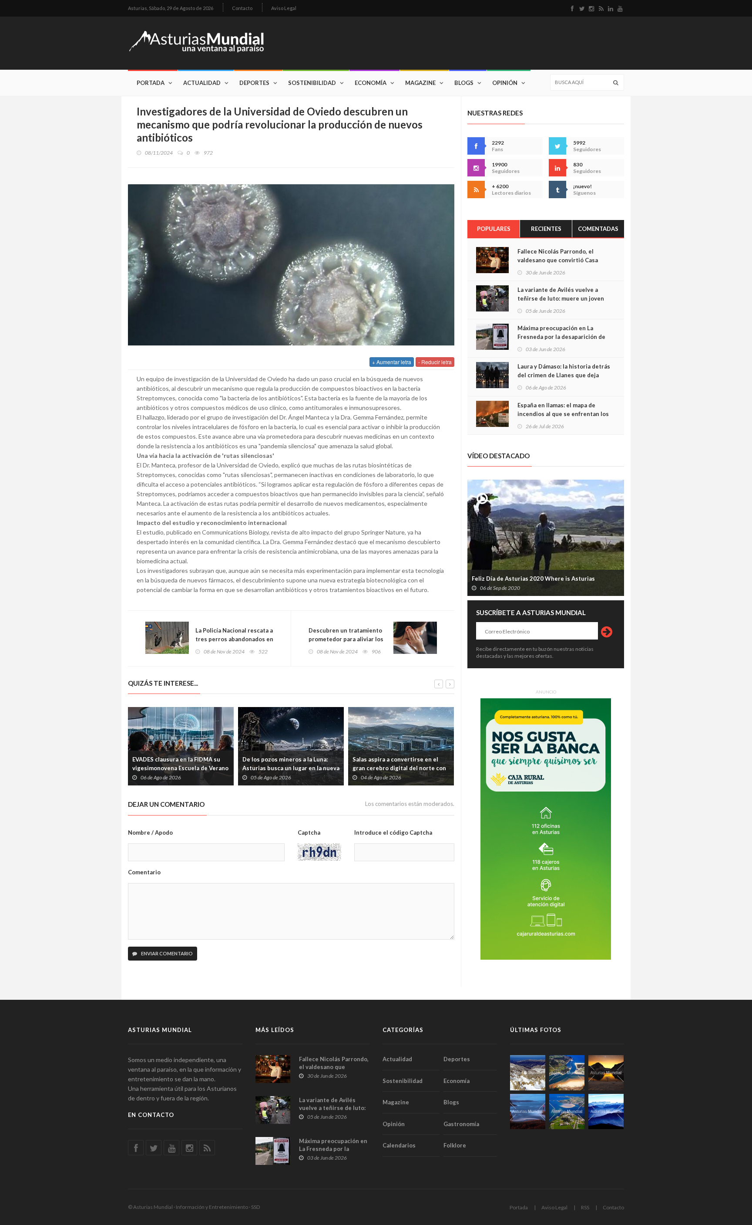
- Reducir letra (435, 361)
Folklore (454, 1145)
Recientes (546, 228)
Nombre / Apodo (150, 832)
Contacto (242, 8)
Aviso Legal (283, 8)
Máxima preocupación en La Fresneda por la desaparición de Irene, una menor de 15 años (561, 337)
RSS (585, 1207)
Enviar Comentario (166, 953)
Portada (150, 82)
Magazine (420, 82)
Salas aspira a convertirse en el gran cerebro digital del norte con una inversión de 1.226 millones (399, 768)
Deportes (254, 82)
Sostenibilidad (312, 82)
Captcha (309, 832)
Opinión (504, 82)
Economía (370, 82)
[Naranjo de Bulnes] (527, 1072)
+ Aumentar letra (391, 361)
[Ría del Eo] (566, 1111)
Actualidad (202, 82)
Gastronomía (461, 1123)
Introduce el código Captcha (393, 832)
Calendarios (399, 1145)
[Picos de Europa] (606, 1111)
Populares (493, 228)
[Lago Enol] (606, 1072)
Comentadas (598, 228)
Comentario (144, 872)
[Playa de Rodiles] (566, 1072)
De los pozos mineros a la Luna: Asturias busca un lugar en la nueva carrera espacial (290, 768)
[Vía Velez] (527, 1111)
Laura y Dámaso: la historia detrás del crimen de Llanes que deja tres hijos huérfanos (563, 375)
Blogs (463, 82)
